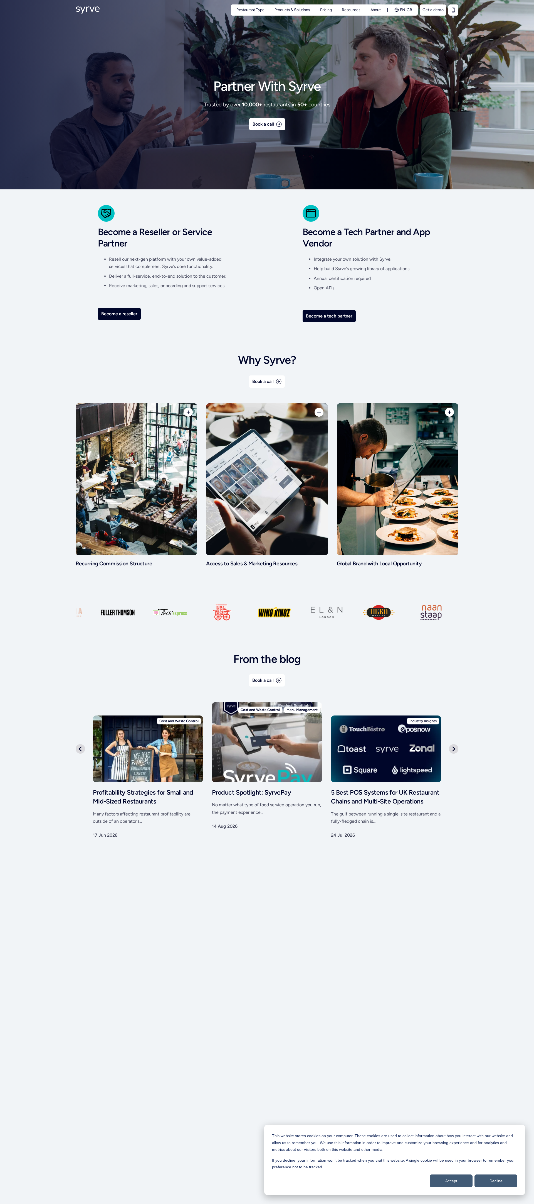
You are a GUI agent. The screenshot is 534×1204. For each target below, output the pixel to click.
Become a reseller (119, 313)
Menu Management (302, 710)
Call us (453, 10)
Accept (451, 1181)
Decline (496, 1181)
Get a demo (433, 10)
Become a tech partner (329, 316)
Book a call (263, 124)
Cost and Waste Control (260, 710)
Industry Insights (423, 721)
